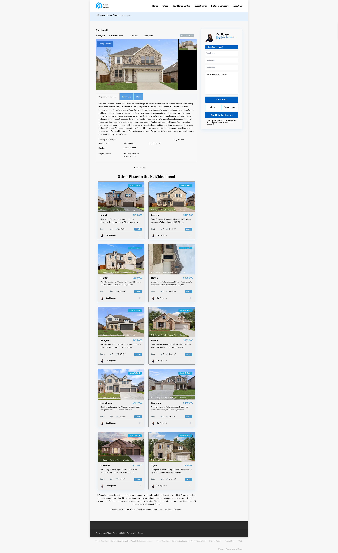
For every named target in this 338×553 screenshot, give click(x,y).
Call (214, 107)
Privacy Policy (214, 541)
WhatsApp (231, 107)
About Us (237, 6)
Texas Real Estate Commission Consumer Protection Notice (180, 541)
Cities (165, 6)
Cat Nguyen (223, 34)
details (138, 229)
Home (155, 6)
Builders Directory (220, 6)
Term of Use (229, 541)
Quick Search (200, 6)
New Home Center (181, 6)
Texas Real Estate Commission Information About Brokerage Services (123, 541)
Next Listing (139, 168)
